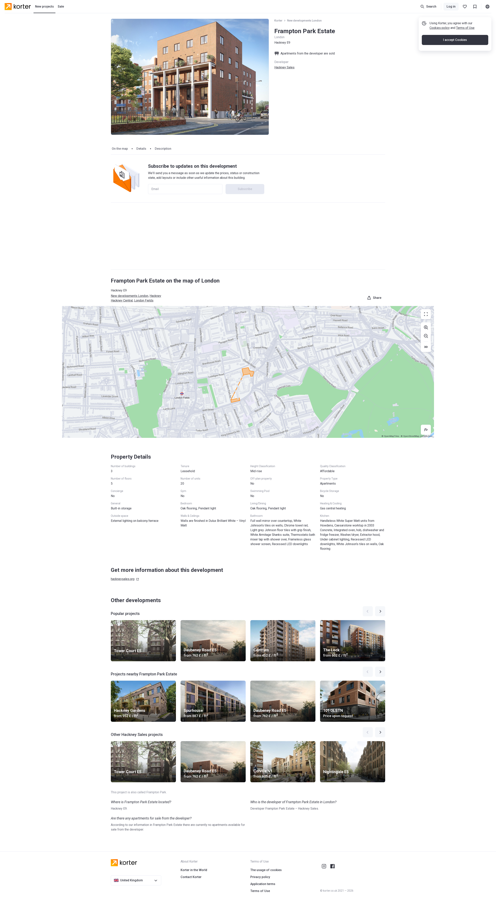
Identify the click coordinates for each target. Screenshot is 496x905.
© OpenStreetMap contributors (416, 436)
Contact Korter (191, 877)
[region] (248, 372)
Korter (278, 20)
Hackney (155, 296)
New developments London (304, 20)
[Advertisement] (248, 236)
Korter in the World (194, 870)
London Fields (143, 300)
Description (163, 148)
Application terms (262, 884)
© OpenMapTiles (390, 436)
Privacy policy (260, 877)
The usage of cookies (266, 870)
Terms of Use (465, 28)
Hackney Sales (284, 67)
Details (141, 148)
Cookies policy (440, 28)
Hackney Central (122, 300)
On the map (120, 148)
